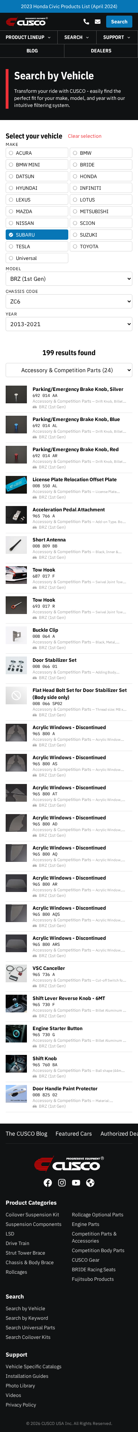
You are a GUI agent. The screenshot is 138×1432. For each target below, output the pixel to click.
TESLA (23, 246)
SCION (87, 223)
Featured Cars (74, 1133)
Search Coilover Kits (28, 1337)
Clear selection (85, 136)
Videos (13, 1395)
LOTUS (87, 200)
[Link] (48, 1182)
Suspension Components (34, 1224)
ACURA (24, 153)
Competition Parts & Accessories (94, 1237)
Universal (26, 258)
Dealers (101, 50)
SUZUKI (88, 235)
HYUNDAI (27, 188)
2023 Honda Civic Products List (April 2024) (69, 6)
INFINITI (90, 188)
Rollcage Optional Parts (97, 1214)
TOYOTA (89, 246)
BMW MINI (28, 164)
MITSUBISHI (94, 211)
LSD (10, 1234)
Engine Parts (85, 1224)
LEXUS (23, 200)
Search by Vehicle (25, 1308)
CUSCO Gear (85, 1260)
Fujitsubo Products (93, 1279)
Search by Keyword (27, 1318)
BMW (85, 153)
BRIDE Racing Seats (94, 1269)
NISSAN (25, 223)
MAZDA (24, 211)
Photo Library (20, 1385)
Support (113, 37)
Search (73, 37)
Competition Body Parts (98, 1250)
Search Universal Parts (30, 1327)
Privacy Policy (21, 1405)
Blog (32, 50)
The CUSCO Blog (26, 1133)
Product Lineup (25, 37)
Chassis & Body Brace (30, 1262)
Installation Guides (27, 1376)
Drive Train (17, 1243)
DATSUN (25, 176)
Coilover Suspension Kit (32, 1214)
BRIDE (87, 164)
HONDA (88, 176)
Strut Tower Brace (25, 1253)
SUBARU (25, 235)
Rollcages (16, 1272)
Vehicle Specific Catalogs (34, 1366)
